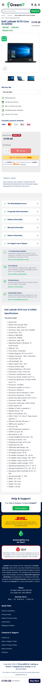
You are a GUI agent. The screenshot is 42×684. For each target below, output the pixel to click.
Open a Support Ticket (9, 641)
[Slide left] (4, 79)
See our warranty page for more (18, 259)
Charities (5, 652)
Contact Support (21, 508)
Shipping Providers (8, 625)
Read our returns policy (15, 287)
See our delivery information (17, 274)
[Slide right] (38, 79)
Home (3, 15)
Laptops (9, 15)
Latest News (6, 622)
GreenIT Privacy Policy (9, 618)
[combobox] (21, 11)
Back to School (7, 649)
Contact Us (5, 637)
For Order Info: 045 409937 (21, 593)
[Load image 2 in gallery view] (21, 78)
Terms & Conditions (8, 611)
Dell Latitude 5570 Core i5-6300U (25, 15)
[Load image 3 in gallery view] (30, 78)
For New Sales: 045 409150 (21, 590)
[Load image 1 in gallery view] (11, 78)
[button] (3, 4)
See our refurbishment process (18, 299)
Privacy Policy (6, 614)
